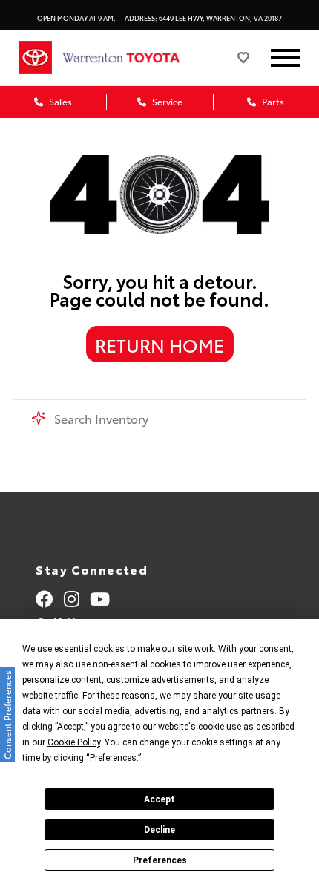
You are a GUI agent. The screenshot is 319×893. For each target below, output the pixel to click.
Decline (159, 830)
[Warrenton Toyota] (136, 58)
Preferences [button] (113, 758)
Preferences (160, 860)
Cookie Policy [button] (73, 742)
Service (166, 101)
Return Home (159, 344)
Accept (159, 799)
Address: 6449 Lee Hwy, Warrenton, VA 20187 (203, 17)
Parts (272, 101)
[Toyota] (35, 58)
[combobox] (159, 417)
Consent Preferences (7, 714)
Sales (59, 101)
